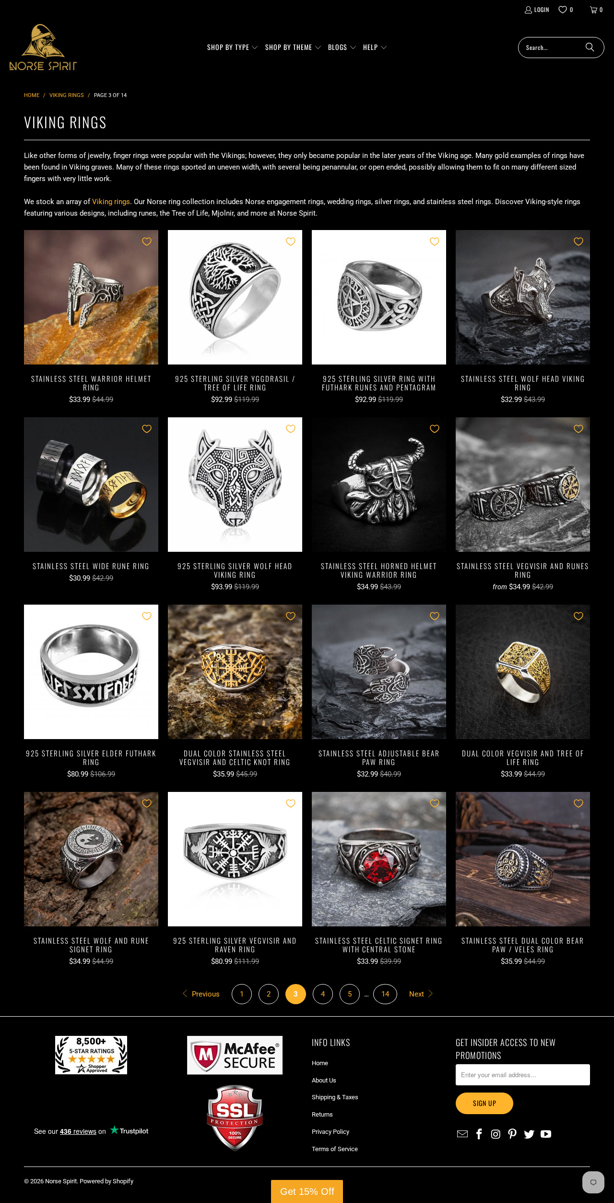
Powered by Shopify (106, 1181)
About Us (324, 1080)
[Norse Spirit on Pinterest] (513, 1135)
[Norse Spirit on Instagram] (496, 1135)
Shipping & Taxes (335, 1097)
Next (417, 994)
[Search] (590, 47)
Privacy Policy (330, 1131)
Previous (204, 994)
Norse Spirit (61, 1181)
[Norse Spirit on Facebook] (479, 1135)
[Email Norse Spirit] (463, 1135)
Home (320, 1063)
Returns (322, 1114)
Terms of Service (335, 1149)
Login (540, 9)
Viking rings (111, 201)
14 (385, 994)
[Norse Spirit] (43, 47)
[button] (232, 48)
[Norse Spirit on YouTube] (546, 1135)
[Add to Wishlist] (146, 241)
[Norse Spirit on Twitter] (529, 1135)
